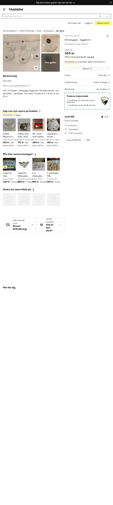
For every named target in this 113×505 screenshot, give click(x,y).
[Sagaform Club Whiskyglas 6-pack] (9, 164)
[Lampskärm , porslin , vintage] (53, 124)
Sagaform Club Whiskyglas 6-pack (9, 174)
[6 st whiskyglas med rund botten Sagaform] (38, 164)
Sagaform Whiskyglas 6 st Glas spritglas (23, 174)
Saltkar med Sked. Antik (23, 135)
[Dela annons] (107, 35)
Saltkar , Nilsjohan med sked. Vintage (9, 135)
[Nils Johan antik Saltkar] (38, 124)
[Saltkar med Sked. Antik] (24, 124)
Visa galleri (50, 62)
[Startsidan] (16, 9)
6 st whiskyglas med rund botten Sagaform (37, 174)
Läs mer (90, 57)
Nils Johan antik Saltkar (38, 135)
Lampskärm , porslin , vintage (52, 135)
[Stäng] (111, 2)
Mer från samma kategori (20, 154)
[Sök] (100, 16)
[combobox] (52, 16)
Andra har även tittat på (19, 189)
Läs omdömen (74, 140)
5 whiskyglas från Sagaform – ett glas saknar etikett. (53, 174)
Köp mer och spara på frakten (20, 111)
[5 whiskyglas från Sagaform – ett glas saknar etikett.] (53, 164)
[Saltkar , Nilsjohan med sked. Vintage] (9, 124)
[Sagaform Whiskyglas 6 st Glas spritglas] (24, 164)
